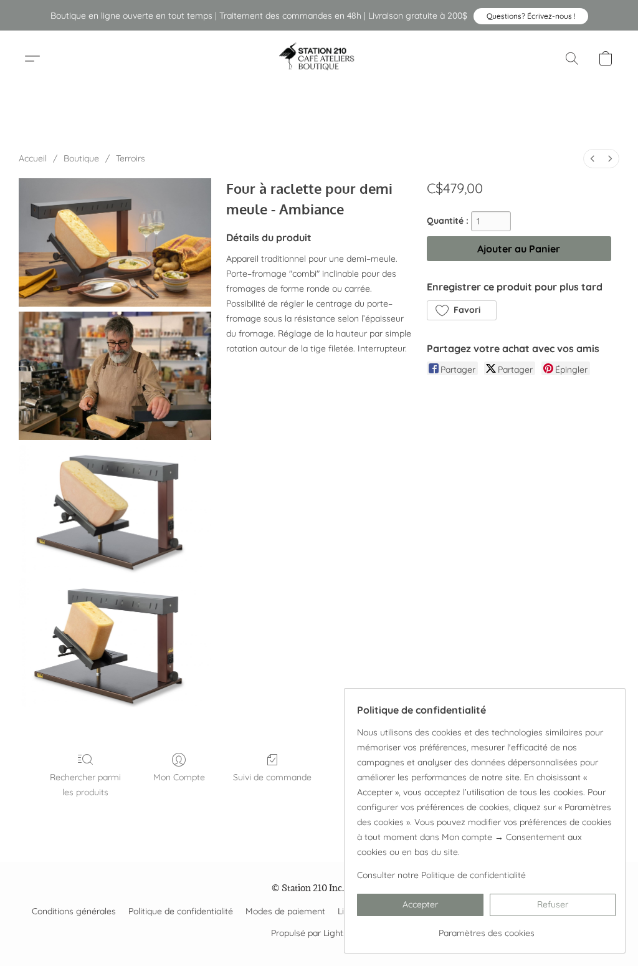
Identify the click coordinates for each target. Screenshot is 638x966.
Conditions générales (74, 911)
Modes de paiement (285, 911)
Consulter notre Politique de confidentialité (441, 875)
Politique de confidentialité (180, 911)
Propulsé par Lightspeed (319, 933)
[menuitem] (592, 159)
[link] (486, 928)
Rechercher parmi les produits (85, 785)
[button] (531, 16)
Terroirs (130, 158)
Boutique (81, 158)
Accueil (33, 158)
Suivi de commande (272, 777)
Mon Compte (179, 777)
